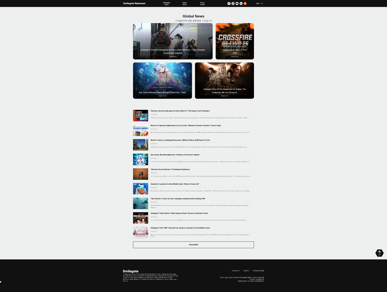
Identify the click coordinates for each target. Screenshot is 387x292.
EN (262, 4)
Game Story (185, 3)
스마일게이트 (235, 270)
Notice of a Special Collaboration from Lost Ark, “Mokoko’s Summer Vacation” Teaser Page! (186, 125)
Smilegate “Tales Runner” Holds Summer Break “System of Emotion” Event (179, 213)
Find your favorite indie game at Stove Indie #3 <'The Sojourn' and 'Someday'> (180, 111)
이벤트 (165, 8)
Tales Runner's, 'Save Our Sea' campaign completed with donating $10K (178, 199)
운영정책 (246, 270)
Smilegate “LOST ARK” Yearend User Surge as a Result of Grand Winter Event (180, 228)
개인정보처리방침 (258, 270)
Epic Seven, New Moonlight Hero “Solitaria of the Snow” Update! (175, 155)
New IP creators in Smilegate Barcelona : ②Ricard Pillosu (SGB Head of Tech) (180, 140)
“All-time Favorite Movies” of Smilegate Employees (170, 169)
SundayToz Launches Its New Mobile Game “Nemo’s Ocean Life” (175, 184)
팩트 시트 (166, 4)
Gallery (202, 4)
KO (257, 4)
